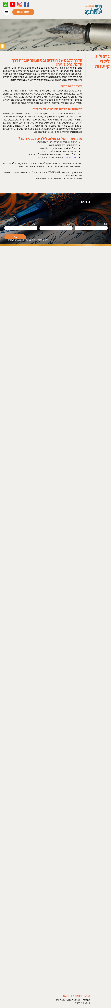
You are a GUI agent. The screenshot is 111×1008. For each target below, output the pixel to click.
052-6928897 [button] (23, 12)
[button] (2, 46)
